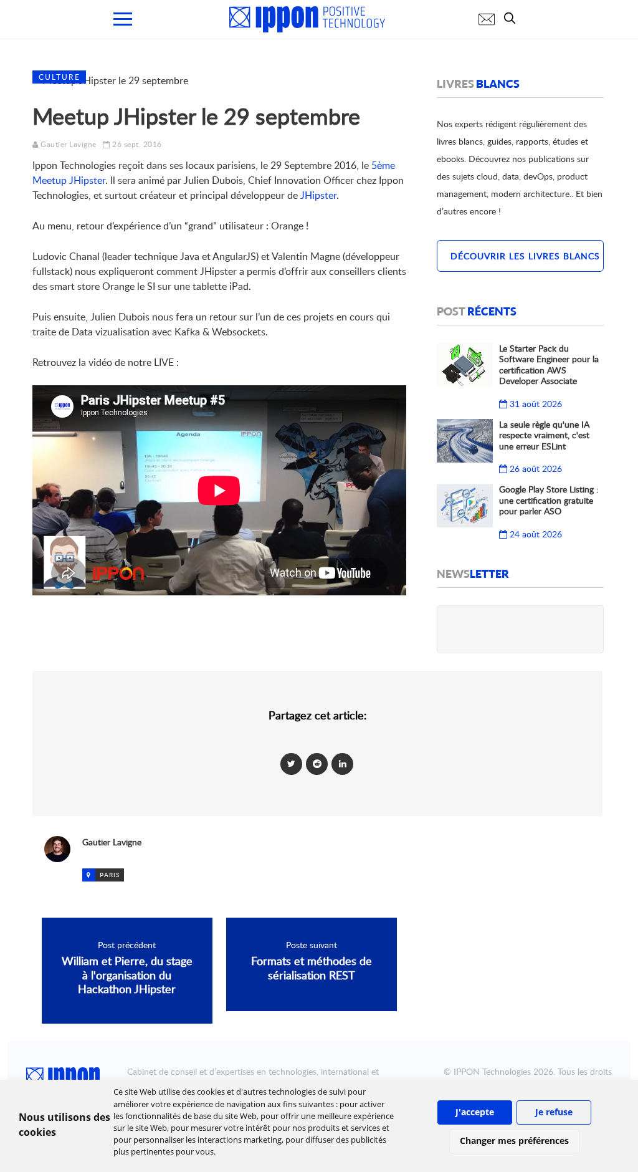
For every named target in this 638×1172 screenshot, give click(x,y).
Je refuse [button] (554, 1112)
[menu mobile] (123, 19)
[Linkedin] (342, 763)
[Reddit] (317, 763)
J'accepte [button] (474, 1112)
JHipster (318, 195)
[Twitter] (291, 763)
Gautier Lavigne (68, 144)
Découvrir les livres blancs (525, 256)
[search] (513, 18)
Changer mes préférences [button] (514, 1140)
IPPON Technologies (492, 1071)
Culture (59, 77)
